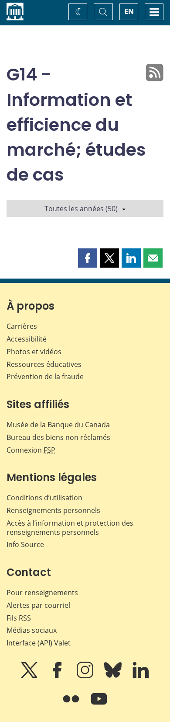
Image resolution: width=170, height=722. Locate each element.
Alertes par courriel (38, 605)
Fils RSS (19, 618)
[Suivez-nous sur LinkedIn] (141, 676)
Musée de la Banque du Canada (58, 424)
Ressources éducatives (44, 364)
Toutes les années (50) (81, 208)
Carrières (22, 326)
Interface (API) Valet (39, 643)
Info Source (25, 544)
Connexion (31, 450)
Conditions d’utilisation (44, 497)
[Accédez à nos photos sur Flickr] (72, 705)
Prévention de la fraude (45, 376)
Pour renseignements (42, 592)
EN (129, 11)
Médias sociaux (32, 630)
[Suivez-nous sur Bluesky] (114, 676)
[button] (87, 258)
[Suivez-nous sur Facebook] (58, 676)
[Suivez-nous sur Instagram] (86, 676)
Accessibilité (27, 339)
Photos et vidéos (34, 351)
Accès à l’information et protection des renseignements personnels (70, 527)
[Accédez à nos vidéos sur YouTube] (99, 705)
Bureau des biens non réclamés (58, 437)
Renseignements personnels (53, 510)
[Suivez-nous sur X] (30, 676)
